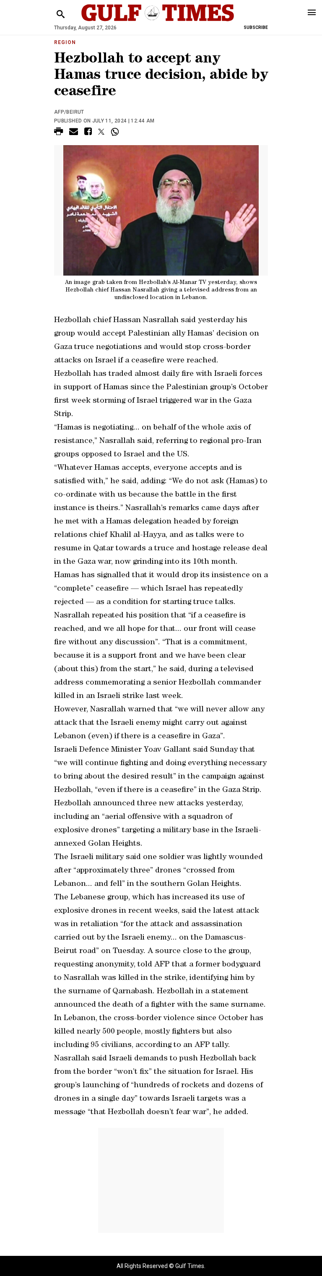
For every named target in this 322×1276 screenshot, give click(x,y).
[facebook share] (88, 133)
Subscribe (256, 27)
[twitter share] (101, 131)
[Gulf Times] (158, 21)
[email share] (73, 133)
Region (65, 42)
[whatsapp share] (116, 132)
